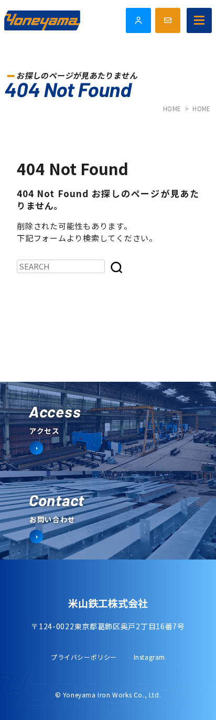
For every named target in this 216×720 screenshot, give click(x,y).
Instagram (149, 656)
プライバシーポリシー (84, 656)
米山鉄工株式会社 (108, 603)
